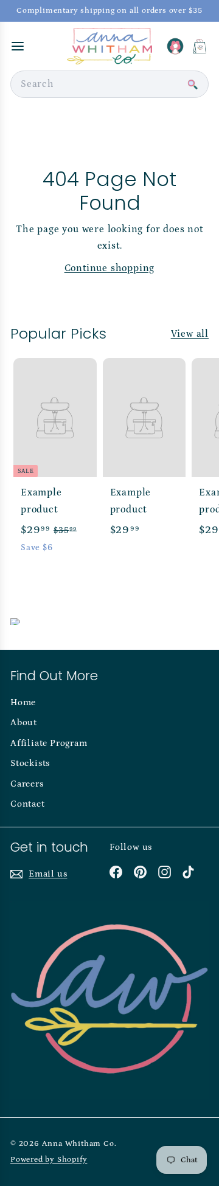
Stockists (30, 763)
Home (23, 702)
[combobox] (109, 84)
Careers (27, 784)
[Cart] (199, 46)
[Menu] (17, 46)
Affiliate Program (49, 743)
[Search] (192, 84)
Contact (27, 804)
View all (190, 333)
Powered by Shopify (48, 1159)
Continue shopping (109, 268)
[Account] (175, 46)
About (23, 722)
